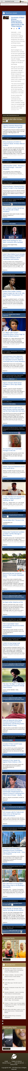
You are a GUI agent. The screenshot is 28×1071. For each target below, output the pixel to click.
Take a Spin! (7, 959)
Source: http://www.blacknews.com (11, 115)
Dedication (13, 1064)
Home (6, 1061)
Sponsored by (9, 223)
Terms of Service (16, 1061)
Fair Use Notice (19, 1063)
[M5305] (14, 1021)
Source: (7, 138)
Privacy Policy (6, 1063)
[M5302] (14, 1023)
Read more (5, 133)
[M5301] (14, 934)
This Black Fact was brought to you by (12, 119)
